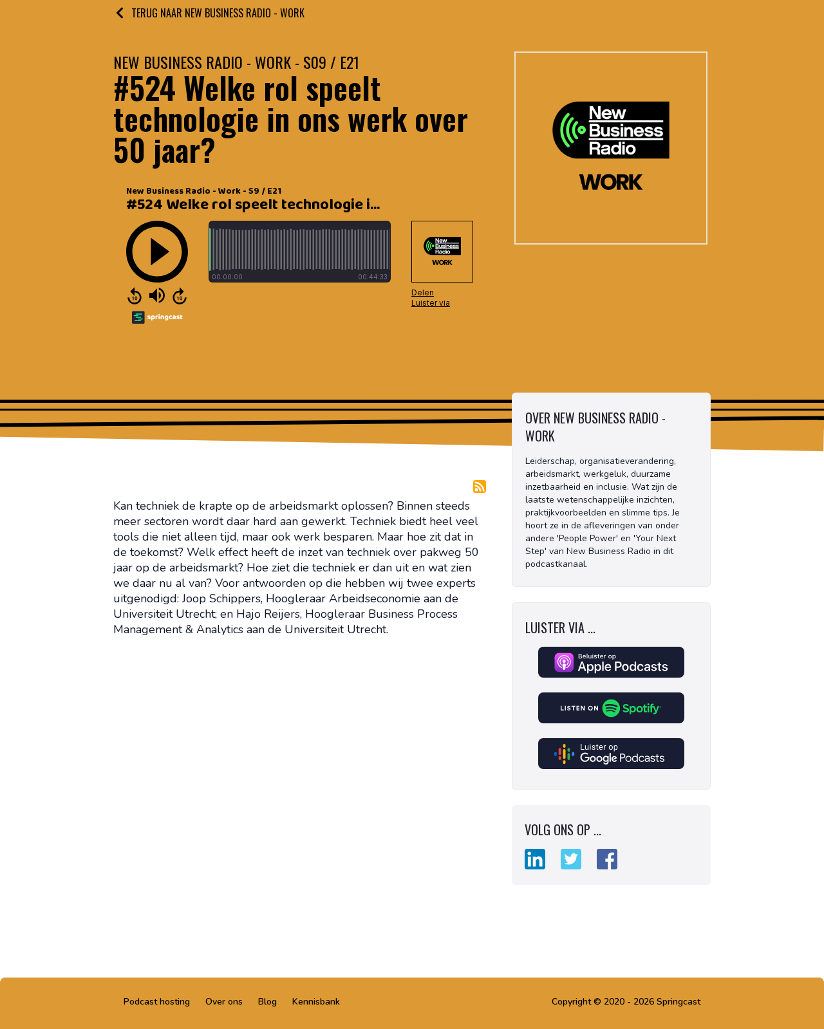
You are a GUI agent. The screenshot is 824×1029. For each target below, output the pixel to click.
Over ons (224, 1002)
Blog (267, 1002)
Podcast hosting (157, 1002)
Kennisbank (316, 1002)
